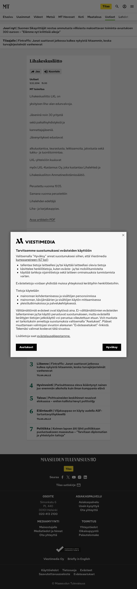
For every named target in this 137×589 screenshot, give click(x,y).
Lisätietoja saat (43, 336)
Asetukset (26, 347)
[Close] (123, 235)
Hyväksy (112, 347)
